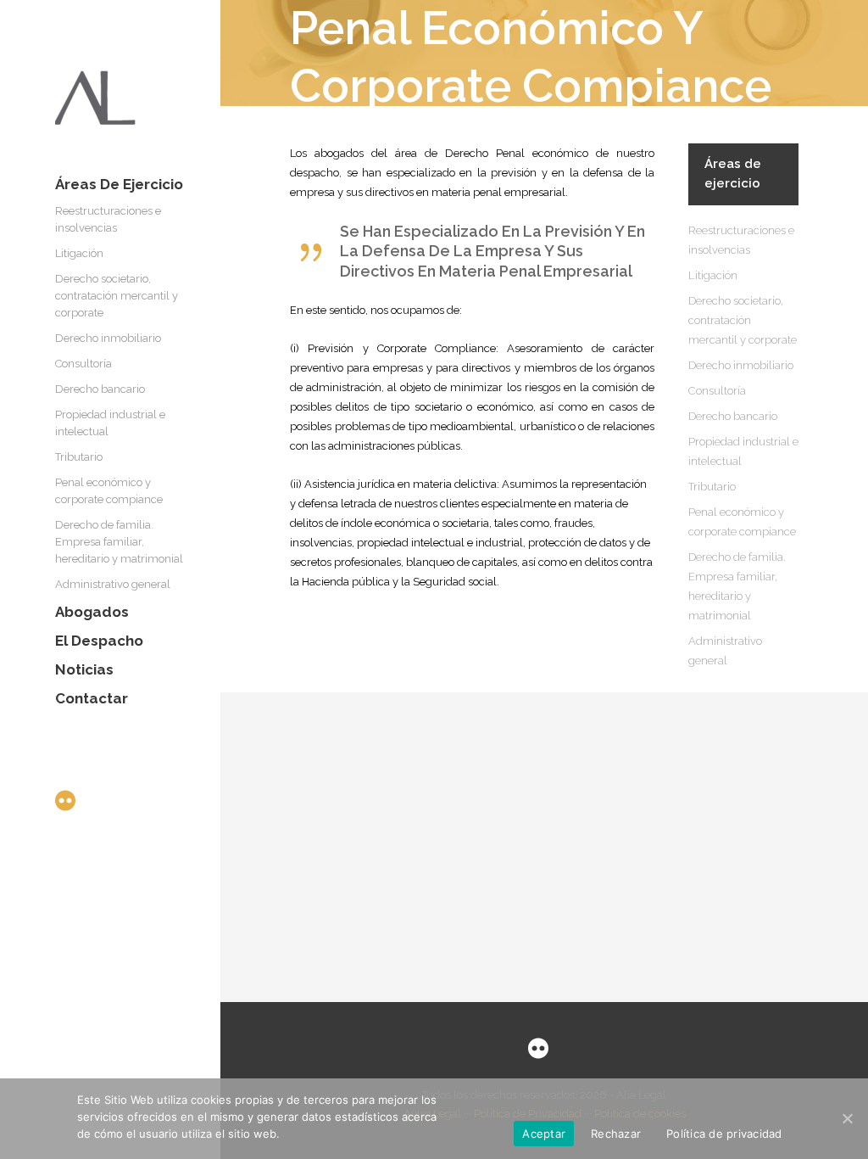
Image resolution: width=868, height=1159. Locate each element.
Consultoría (717, 390)
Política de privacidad (724, 1133)
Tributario (712, 486)
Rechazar (616, 1133)
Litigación (712, 275)
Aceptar (543, 1133)
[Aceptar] (846, 1118)
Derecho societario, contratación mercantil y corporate (742, 320)
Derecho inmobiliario (740, 365)
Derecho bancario (732, 416)
